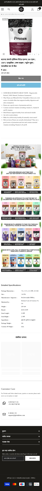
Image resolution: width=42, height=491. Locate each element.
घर (1, 14)
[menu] (2, 9)
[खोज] (9, 9)
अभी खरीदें (21, 4)
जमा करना (32, 458)
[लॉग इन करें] (32, 9)
